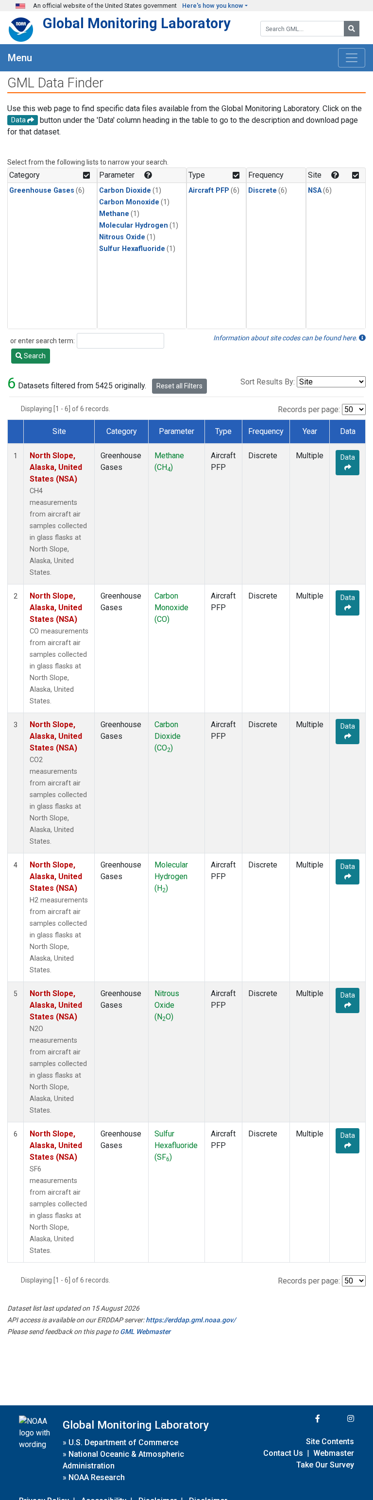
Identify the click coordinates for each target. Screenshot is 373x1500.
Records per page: (309, 409)
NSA (315, 190)
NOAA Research (96, 1477)
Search (34, 356)
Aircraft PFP (208, 190)
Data (347, 457)
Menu (20, 58)
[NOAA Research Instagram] (338, 1418)
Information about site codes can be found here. (286, 338)
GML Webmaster (145, 1331)
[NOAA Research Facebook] (304, 1418)
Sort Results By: (267, 381)
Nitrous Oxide (122, 237)
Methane (114, 214)
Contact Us (283, 1453)
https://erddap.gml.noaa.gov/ (191, 1320)
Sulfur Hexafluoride (132, 249)
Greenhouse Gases (41, 190)
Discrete (262, 190)
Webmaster (333, 1453)
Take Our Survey (325, 1464)
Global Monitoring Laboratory (137, 23)
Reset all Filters (179, 386)
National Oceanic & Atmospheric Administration (123, 1460)
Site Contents (330, 1441)
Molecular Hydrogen (133, 225)
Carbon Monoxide (129, 202)
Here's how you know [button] (212, 5)
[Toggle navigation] (351, 57)
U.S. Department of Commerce (123, 1442)
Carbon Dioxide (125, 190)
